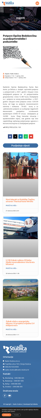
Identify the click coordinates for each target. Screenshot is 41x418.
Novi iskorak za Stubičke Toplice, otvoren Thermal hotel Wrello (20, 200)
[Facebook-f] (5, 396)
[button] (37, 3)
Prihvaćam (6, 415)
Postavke (16, 415)
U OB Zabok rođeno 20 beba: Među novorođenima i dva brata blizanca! (20, 262)
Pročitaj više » (11, 205)
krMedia (35, 404)
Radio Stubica (17, 404)
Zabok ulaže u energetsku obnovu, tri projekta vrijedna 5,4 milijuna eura (20, 323)
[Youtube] (10, 396)
